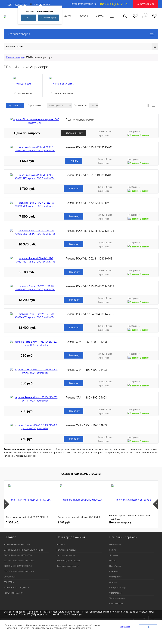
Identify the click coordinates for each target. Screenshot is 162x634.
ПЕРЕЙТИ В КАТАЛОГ (14, 593)
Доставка (83, 16)
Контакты (113, 571)
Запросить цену (74, 133)
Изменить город (48, 17)
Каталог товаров (19, 34)
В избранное (134, 131)
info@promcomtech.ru (83, 3)
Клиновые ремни (23, 93)
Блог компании (116, 603)
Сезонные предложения (67, 566)
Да (28, 17)
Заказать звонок (145, 4)
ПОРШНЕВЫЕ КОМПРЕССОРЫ (18, 555)
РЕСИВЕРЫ (9, 582)
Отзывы (113, 582)
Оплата (100, 16)
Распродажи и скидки (66, 555)
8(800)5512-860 (117, 4)
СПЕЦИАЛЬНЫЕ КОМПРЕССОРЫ (19, 571)
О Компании (115, 544)
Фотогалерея (115, 593)
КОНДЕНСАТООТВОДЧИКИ (16, 587)
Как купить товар (117, 587)
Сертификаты (115, 577)
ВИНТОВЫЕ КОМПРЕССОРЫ (17, 544)
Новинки (60, 544)
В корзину (74, 188)
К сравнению (103, 135)
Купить (74, 161)
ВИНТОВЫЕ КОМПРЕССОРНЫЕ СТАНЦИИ (23, 550)
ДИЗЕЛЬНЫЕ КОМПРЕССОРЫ (18, 566)
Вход (9, 4)
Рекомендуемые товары (68, 560)
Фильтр (17, 105)
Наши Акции (115, 566)
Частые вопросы (117, 598)
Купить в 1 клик (105, 131)
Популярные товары (66, 550)
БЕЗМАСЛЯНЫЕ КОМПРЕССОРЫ (19, 560)
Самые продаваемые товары (81, 474)
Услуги (67, 16)
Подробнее (125, 627)
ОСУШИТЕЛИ (10, 577)
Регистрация (20, 4)
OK (148, 627)
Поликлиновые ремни (61, 93)
